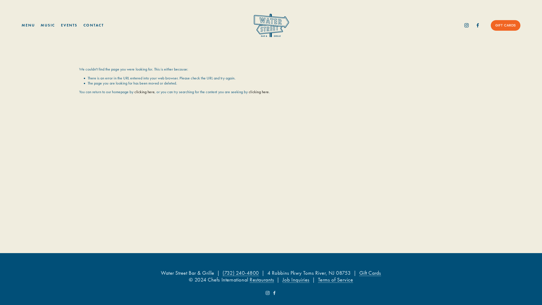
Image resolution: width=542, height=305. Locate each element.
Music (48, 25)
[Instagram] (466, 25)
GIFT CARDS (505, 25)
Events (69, 25)
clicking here (144, 92)
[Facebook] (477, 25)
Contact (93, 25)
